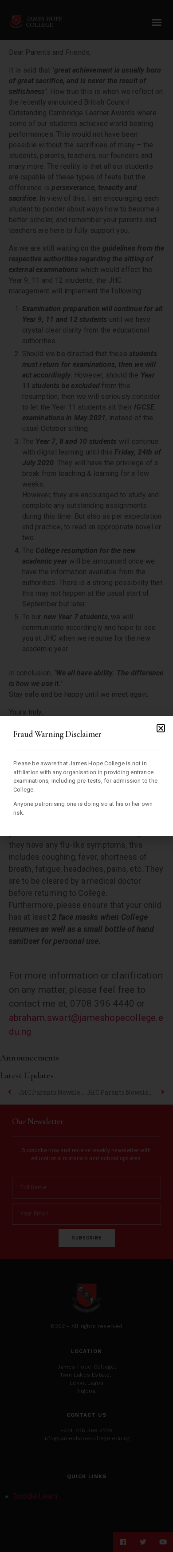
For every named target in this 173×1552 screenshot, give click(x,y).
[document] (86, 776)
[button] (160, 728)
